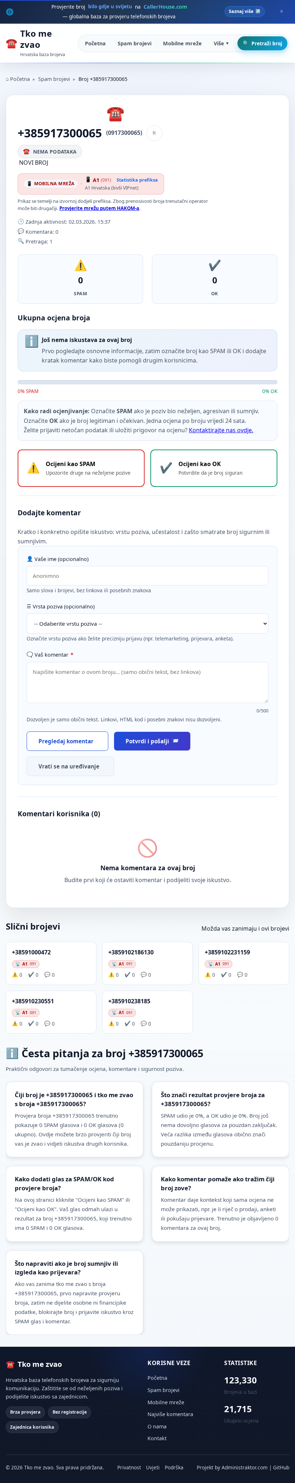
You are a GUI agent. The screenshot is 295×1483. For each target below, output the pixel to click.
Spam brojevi (134, 43)
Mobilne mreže (182, 43)
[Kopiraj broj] (154, 133)
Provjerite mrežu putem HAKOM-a (99, 208)
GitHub (281, 1467)
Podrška (174, 1467)
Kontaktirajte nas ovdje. (221, 430)
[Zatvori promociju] (281, 11)
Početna (95, 43)
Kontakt (157, 1438)
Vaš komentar (54, 654)
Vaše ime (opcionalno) (61, 559)
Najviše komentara (170, 1414)
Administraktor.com (245, 1467)
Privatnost (129, 1467)
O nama (157, 1426)
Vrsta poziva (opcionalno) (64, 606)
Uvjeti (153, 1467)
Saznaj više (241, 11)
